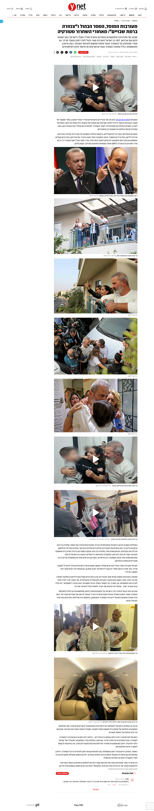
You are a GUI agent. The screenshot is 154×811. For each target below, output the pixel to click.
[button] (115, 8)
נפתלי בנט (128, 56)
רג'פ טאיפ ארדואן (76, 56)
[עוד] (54, 52)
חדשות (134, 21)
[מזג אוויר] (126, 9)
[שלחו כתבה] (62, 52)
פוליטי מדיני (125, 21)
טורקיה (99, 56)
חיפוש (27, 8)
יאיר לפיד (106, 56)
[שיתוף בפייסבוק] (70, 52)
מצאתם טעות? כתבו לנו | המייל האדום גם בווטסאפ (122, 769)
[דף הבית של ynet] (77, 10)
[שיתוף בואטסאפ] (75, 52)
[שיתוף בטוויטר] (66, 52)
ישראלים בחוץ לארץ (89, 56)
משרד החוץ (119, 56)
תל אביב (119, 8)
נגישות (18, 8)
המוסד (112, 56)
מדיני (116, 21)
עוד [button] (15, 15)
